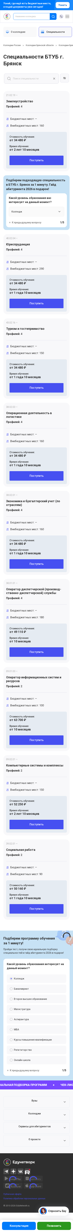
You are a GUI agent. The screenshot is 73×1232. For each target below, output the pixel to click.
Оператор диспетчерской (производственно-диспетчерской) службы (33, 591)
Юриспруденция (18, 244)
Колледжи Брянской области (40, 45)
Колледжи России (12, 45)
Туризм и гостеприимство (25, 328)
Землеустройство (19, 101)
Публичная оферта (12, 1194)
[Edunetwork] (7, 16)
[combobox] (33, 16)
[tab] (20, 32)
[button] (36, 1102)
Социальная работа (20, 849)
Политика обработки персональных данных (24, 1198)
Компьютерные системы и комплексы (34, 765)
